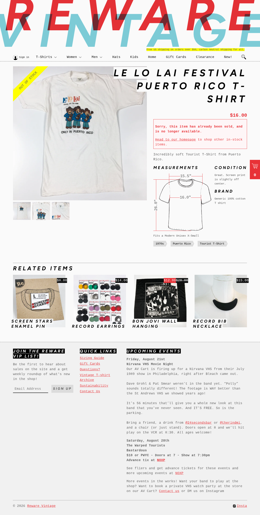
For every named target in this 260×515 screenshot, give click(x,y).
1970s (160, 243)
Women (72, 57)
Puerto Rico (182, 243)
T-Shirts (44, 57)
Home (152, 57)
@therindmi (230, 423)
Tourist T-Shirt (212, 243)
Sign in (24, 57)
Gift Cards (176, 57)
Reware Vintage (41, 506)
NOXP (179, 473)
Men (95, 57)
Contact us (169, 491)
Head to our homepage (175, 140)
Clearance (205, 57)
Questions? (90, 369)
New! (228, 57)
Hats (116, 57)
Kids (134, 57)
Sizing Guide (92, 358)
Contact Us (90, 391)
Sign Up (62, 389)
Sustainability (94, 386)
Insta (242, 506)
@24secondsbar (198, 423)
